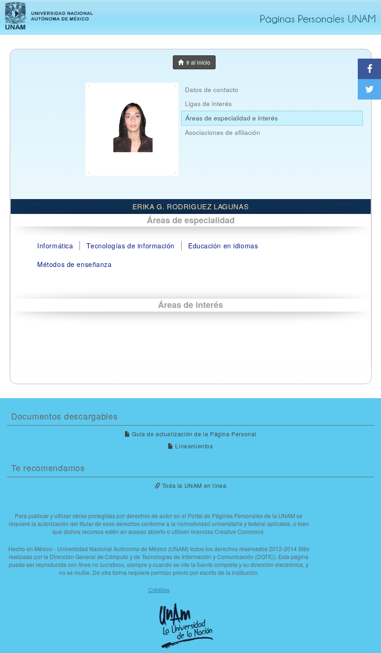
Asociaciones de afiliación (222, 132)
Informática (55, 245)
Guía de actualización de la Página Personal (193, 434)
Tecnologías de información (130, 245)
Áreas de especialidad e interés (231, 117)
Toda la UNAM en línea (193, 485)
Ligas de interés (208, 103)
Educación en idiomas (223, 245)
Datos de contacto (211, 89)
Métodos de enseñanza (74, 264)
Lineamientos (193, 446)
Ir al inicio (197, 62)
